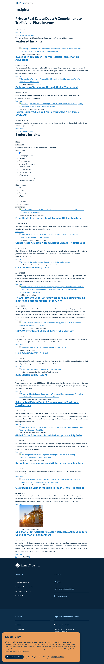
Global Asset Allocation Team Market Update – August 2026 (50, 242)
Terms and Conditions (62, 625)
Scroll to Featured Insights (24, 35)
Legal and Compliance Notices (66, 617)
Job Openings (20, 629)
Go (24, 557)
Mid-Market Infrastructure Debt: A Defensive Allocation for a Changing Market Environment (51, 533)
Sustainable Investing (23, 591)
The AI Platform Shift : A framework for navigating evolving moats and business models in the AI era (50, 299)
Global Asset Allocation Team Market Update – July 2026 (48, 435)
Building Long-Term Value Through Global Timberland (46, 87)
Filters (17, 142)
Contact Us (19, 595)
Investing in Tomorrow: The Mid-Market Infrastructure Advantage (47, 58)
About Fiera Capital (22, 582)
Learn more (19, 32)
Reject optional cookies (37, 657)
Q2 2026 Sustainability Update (33, 267)
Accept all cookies (14, 657)
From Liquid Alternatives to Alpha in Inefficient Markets (48, 218)
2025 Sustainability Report (31, 374)
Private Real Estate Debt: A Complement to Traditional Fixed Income (47, 404)
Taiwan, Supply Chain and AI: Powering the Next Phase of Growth (47, 113)
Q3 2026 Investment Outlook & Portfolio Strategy (44, 330)
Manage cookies (57, 657)
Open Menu (87, 3)
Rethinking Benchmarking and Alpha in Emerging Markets (49, 462)
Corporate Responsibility (24, 587)
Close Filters (19, 145)
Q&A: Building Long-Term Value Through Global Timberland (49, 487)
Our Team (58, 574)
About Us (19, 574)
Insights (57, 581)
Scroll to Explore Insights (24, 131)
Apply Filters (20, 207)
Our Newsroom (60, 596)
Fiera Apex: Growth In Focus (31, 352)
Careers (18, 617)
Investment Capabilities (64, 589)
